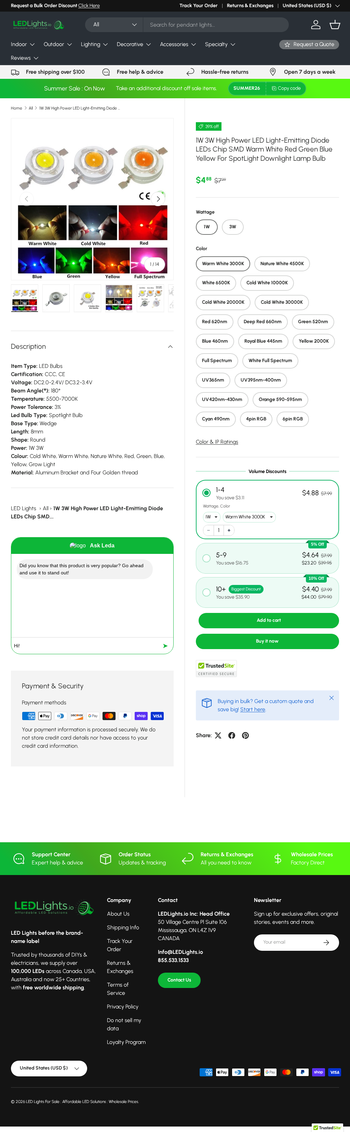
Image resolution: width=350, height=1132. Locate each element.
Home (16, 108)
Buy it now (267, 641)
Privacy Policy (122, 1006)
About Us (118, 914)
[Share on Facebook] (232, 735)
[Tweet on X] (218, 735)
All (31, 108)
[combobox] (187, 24)
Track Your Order (198, 5)
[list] (92, 199)
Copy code (289, 88)
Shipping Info (123, 927)
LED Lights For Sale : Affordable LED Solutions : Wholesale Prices (82, 1101)
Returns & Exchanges (250, 5)
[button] (334, 24)
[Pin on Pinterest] (245, 735)
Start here (252, 709)
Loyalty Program (126, 1042)
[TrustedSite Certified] (216, 668)
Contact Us (179, 980)
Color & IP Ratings (217, 442)
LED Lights (23, 508)
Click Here (89, 5)
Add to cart (269, 620)
